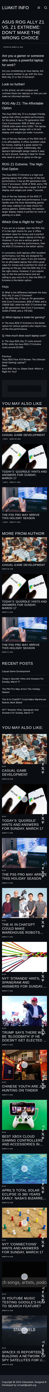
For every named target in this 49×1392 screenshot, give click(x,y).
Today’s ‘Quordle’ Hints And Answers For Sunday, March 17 (24, 475)
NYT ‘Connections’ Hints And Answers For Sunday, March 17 (22, 1248)
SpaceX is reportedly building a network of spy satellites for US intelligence (24, 1356)
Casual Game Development (23, 434)
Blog (4, 766)
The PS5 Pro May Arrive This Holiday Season (21, 516)
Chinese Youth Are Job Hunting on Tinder (24, 1088)
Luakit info (15, 7)
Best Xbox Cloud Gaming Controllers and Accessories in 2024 (22, 1140)
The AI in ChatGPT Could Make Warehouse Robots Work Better (21, 928)
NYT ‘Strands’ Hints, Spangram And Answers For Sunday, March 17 (22, 982)
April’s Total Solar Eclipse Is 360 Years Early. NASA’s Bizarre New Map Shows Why (22, 1194)
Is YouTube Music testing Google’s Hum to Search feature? (23, 1302)
